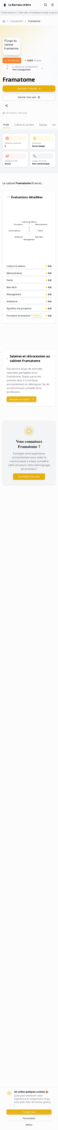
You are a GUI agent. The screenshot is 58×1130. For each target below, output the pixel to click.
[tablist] (29, 125)
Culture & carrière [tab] (24, 124)
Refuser (29, 1124)
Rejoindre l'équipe (27, 88)
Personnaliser (29, 1118)
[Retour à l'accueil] (4, 21)
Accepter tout (29, 1112)
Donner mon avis (27, 97)
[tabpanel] (29, 311)
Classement (16, 21)
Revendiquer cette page (16, 113)
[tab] (43, 125)
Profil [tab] (6, 124)
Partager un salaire (19, 399)
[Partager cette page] (6, 105)
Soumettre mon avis (29, 476)
